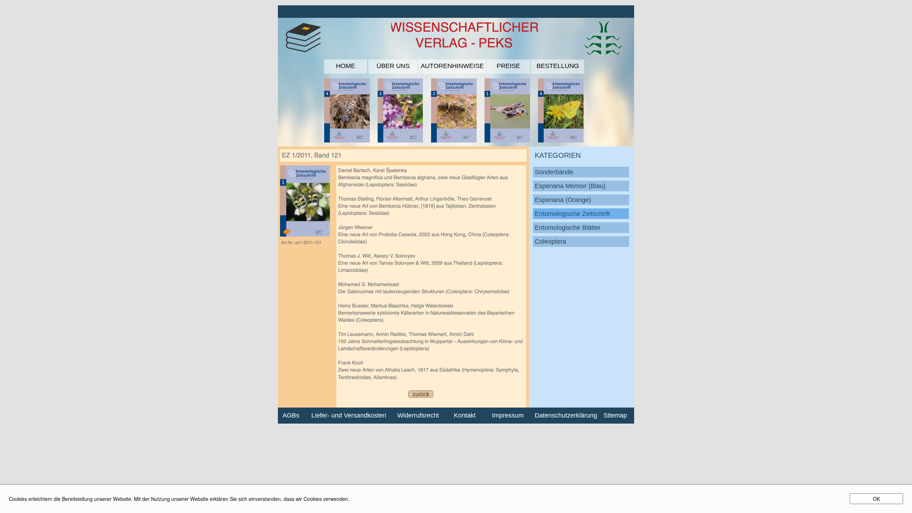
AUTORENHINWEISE (452, 65)
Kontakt (465, 415)
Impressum (508, 415)
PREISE (508, 65)
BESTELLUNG (558, 65)
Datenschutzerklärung (563, 415)
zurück (421, 394)
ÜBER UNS (393, 65)
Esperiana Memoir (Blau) (570, 186)
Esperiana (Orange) (563, 199)
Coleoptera (550, 241)
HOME (345, 65)
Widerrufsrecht (418, 415)
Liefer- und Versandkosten (348, 415)
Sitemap (615, 415)
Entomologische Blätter (568, 227)
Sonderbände (554, 172)
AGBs (291, 415)
